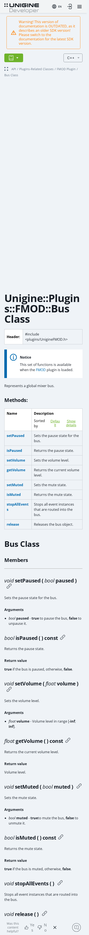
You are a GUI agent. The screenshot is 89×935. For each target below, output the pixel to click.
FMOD (41, 369)
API (13, 69)
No (45, 927)
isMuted (14, 494)
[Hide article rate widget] (54, 927)
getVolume (16, 470)
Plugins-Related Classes (36, 69)
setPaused (15, 435)
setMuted (15, 485)
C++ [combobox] (71, 58)
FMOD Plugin (66, 69)
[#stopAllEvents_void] (60, 883)
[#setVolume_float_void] (9, 690)
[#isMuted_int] (60, 837)
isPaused (14, 450)
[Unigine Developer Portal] (21, 7)
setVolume (16, 460)
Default (55, 423)
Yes (32, 927)
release (13, 524)
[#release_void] (44, 914)
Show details (71, 423)
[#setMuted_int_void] (79, 786)
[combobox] (57, 6)
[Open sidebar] (13, 58)
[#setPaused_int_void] (9, 587)
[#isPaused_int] (62, 638)
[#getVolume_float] (67, 741)
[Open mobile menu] (79, 6)
